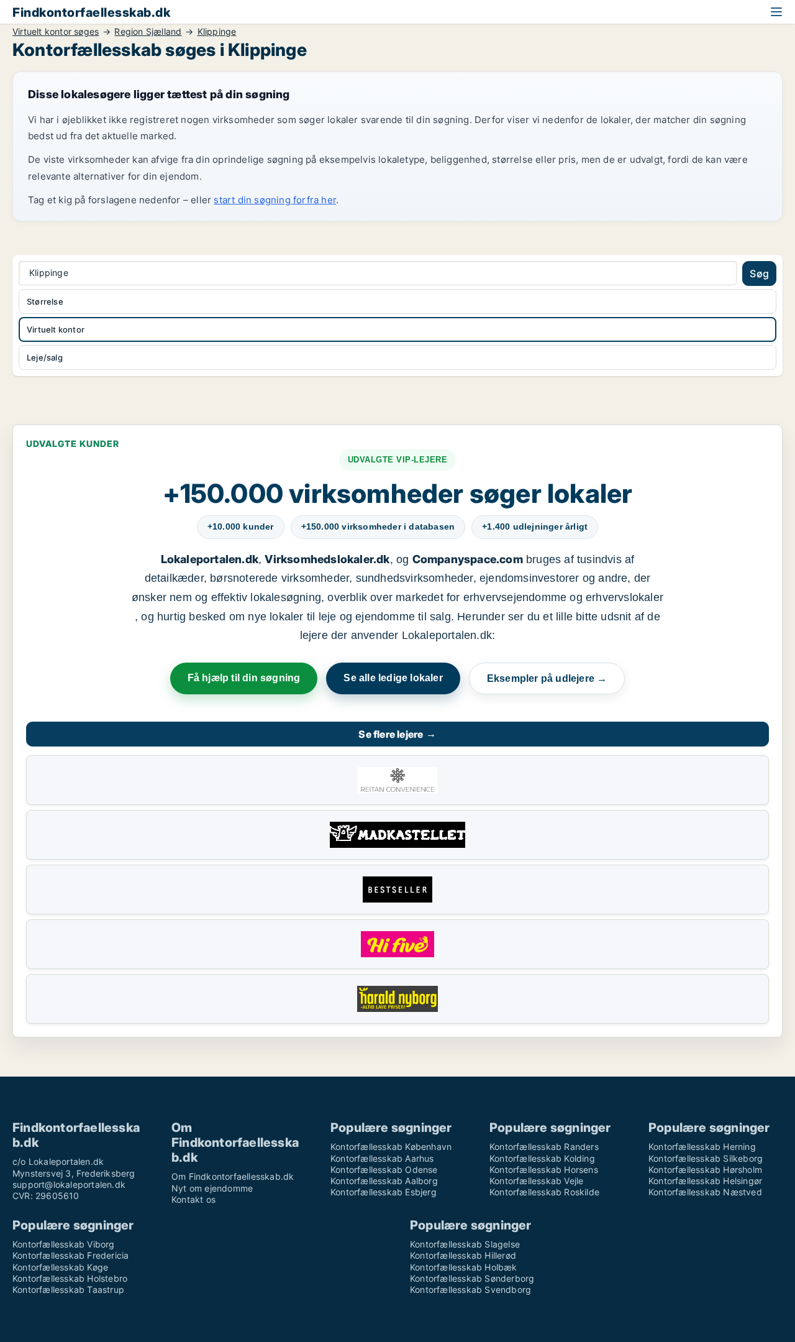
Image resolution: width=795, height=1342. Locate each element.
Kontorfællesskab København (391, 1146)
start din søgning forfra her (275, 200)
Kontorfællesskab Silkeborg (705, 1158)
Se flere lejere (397, 734)
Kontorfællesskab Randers (544, 1146)
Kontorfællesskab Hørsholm (705, 1169)
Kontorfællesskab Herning (702, 1146)
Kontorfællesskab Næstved (705, 1192)
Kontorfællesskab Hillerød (463, 1255)
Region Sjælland (147, 32)
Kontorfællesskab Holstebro (69, 1278)
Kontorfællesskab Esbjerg (383, 1192)
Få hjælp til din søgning (244, 678)
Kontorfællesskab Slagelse (465, 1244)
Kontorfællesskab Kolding (542, 1158)
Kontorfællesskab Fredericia (70, 1255)
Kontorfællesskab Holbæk (463, 1267)
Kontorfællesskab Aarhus (382, 1158)
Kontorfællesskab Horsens (543, 1169)
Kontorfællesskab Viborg (63, 1244)
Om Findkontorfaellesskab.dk (232, 1176)
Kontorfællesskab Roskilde (544, 1192)
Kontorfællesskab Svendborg (470, 1289)
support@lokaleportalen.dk (68, 1184)
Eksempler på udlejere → (547, 678)
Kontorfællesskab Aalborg (384, 1180)
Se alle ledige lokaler (392, 678)
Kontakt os (193, 1199)
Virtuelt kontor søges (55, 32)
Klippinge (217, 32)
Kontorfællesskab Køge (60, 1267)
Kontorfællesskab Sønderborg (472, 1278)
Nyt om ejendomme (212, 1188)
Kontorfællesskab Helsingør (705, 1180)
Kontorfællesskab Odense (384, 1169)
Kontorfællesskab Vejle (536, 1180)
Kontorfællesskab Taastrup (68, 1289)
